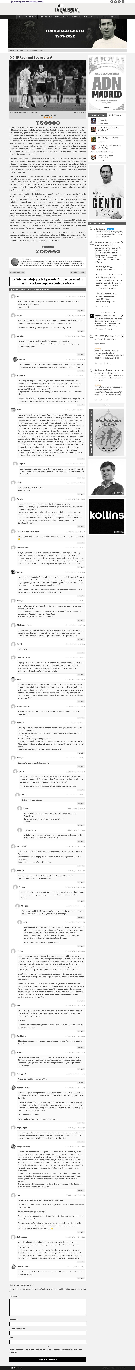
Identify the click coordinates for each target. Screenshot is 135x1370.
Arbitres (22, 887)
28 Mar (117, 370)
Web (11, 1338)
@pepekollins (106, 315)
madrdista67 (22, 846)
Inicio (13, 50)
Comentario (14, 1296)
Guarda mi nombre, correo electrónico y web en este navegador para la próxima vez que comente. (45, 1350)
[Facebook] (37, 123)
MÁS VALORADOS (117, 115)
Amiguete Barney (23, 1147)
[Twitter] (42, 123)
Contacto (113, 1368)
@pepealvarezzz (115, 319)
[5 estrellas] (51, 117)
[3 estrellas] (48, 117)
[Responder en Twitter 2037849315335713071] (96, 400)
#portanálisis (100, 344)
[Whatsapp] (54, 123)
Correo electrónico (17, 1329)
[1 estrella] (44, 117)
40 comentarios (81, 112)
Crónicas (21, 50)
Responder (81, 310)
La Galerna (94, 133)
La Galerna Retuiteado (108, 312)
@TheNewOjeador (102, 319)
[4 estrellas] (49, 117)
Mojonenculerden (23, 706)
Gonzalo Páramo (103, 123)
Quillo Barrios (23, 112)
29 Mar (117, 242)
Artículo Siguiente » (78, 272)
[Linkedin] (46, 123)
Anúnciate (121, 1368)
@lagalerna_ (109, 242)
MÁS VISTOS (98, 115)
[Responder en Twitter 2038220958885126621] (96, 306)
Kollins (98, 315)
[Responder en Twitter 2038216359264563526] (96, 363)
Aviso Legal (105, 1368)
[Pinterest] (50, 123)
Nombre (13, 1320)
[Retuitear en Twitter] (100, 312)
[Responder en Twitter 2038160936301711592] (96, 329)
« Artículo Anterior (17, 272)
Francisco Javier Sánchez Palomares (102, 152)
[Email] (58, 123)
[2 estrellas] (46, 117)
